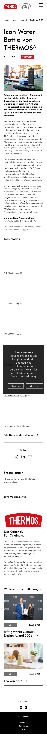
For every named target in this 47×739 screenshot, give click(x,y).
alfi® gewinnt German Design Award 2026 (23, 616)
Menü (41, 5)
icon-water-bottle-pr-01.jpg (16, 395)
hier (24, 229)
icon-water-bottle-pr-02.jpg (16, 426)
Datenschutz (23, 726)
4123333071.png (11, 334)
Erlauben (34, 386)
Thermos (27, 57)
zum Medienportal (15, 496)
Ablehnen (16, 385)
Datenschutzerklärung (23, 376)
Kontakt (23, 702)
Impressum (23, 722)
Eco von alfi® (23, 663)
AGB (23, 730)
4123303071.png (11, 273)
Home (6, 20)
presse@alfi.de (10, 482)
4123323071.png (11, 303)
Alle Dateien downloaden (19, 435)
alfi (10, 625)
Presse (15, 20)
